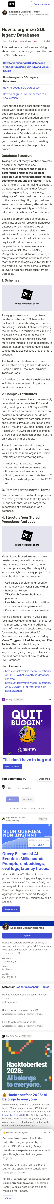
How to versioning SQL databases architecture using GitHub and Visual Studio (26, 66)
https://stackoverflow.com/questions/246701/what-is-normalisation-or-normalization (28, 686)
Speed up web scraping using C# (22, 1012)
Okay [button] (8, 1198)
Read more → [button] (12, 766)
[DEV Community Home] (11, 4)
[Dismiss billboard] (50, 1132)
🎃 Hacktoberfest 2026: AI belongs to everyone (24, 1097)
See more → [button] (11, 909)
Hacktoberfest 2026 (13, 1115)
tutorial (45, 41)
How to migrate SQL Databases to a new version (24, 998)
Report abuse (37, 808)
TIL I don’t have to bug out (27, 759)
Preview (27, 799)
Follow (27, 935)
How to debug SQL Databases (21, 87)
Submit (12, 799)
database (25, 41)
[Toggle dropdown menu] (49, 699)
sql (36, 41)
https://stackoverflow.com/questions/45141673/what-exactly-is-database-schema (28, 675)
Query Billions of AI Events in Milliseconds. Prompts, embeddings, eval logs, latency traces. (25, 861)
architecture (10, 41)
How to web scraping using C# (22, 1023)
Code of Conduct (18, 808)
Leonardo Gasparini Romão (24, 11)
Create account (42, 4)
